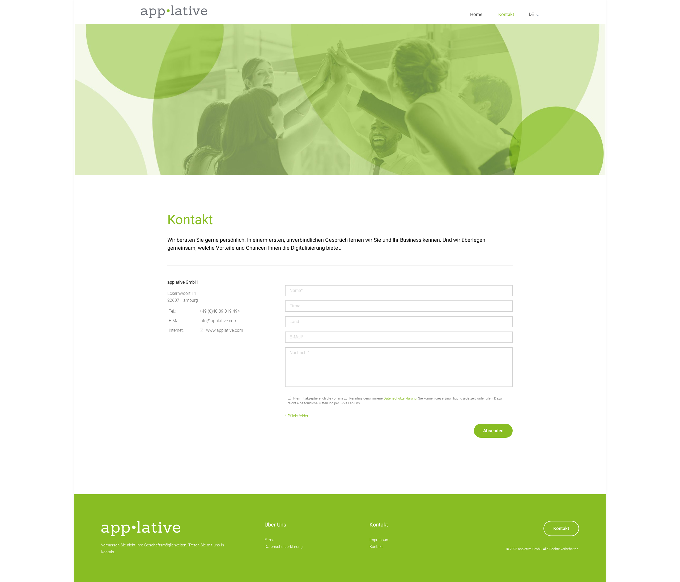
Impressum (379, 539)
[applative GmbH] (174, 11)
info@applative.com (218, 320)
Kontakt (376, 546)
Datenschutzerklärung (400, 398)
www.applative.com (224, 330)
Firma (269, 539)
